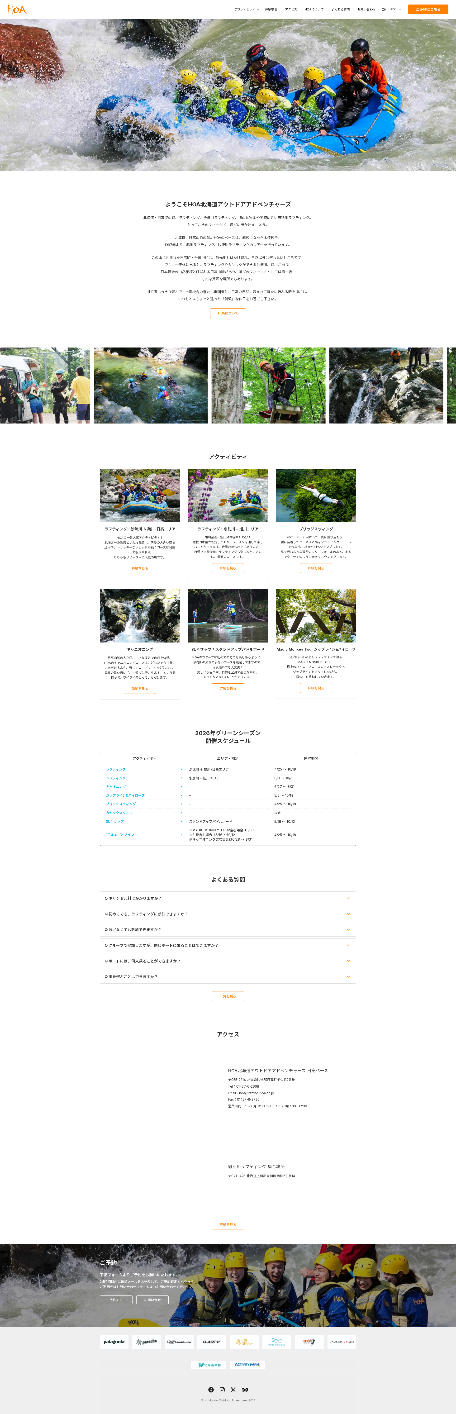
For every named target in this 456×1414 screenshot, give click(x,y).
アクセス (291, 9)
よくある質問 (340, 9)
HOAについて (314, 9)
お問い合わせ (366, 9)
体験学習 (271, 9)
